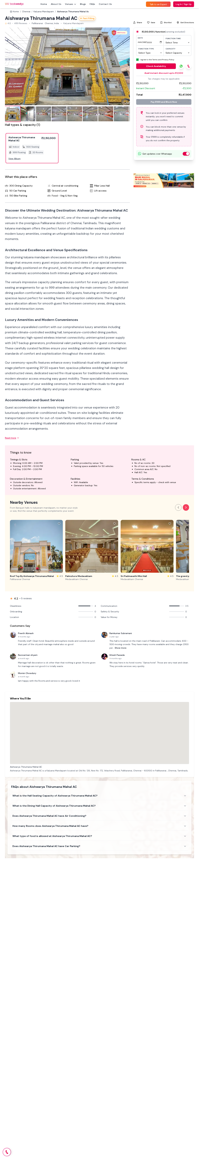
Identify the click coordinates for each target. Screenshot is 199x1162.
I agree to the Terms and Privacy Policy (157, 59)
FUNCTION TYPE (146, 49)
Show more (120, 647)
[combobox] (177, 42)
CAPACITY (170, 49)
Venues (69, 4)
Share (139, 22)
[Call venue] (7, 1152)
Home (44, 4)
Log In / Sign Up (184, 4)
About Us (56, 4)
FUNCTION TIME (173, 38)
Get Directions (187, 22)
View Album (14, 158)
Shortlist (168, 22)
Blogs (83, 4)
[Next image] (124, 66)
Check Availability (156, 66)
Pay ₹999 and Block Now (164, 101)
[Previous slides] (178, 507)
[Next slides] (186, 507)
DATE (140, 38)
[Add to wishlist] (59, 523)
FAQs (92, 4)
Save (153, 22)
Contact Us (105, 4)
